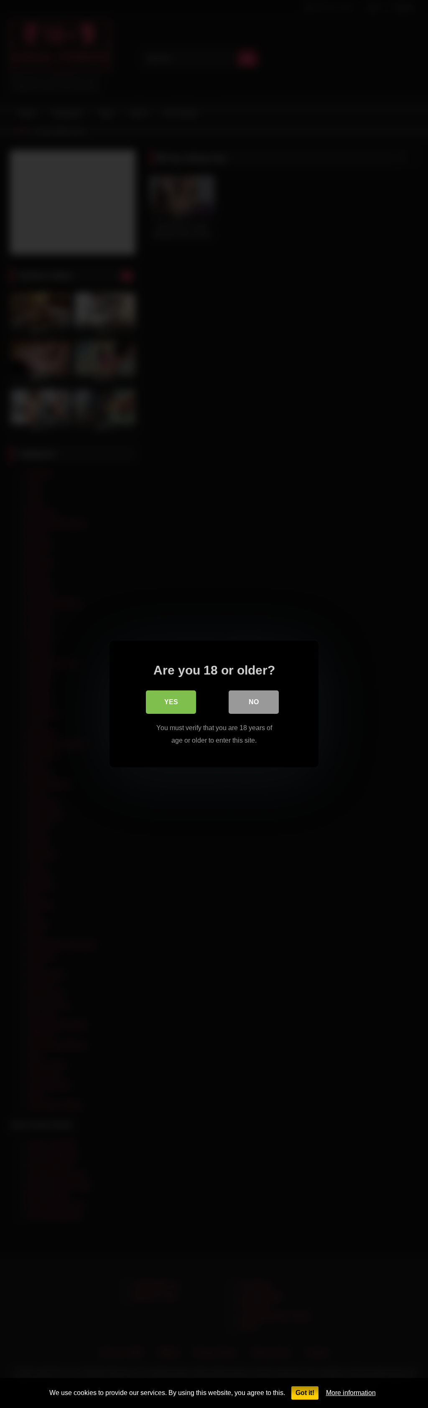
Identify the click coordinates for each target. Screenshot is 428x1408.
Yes (171, 701)
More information (351, 1392)
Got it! (305, 1392)
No (254, 701)
